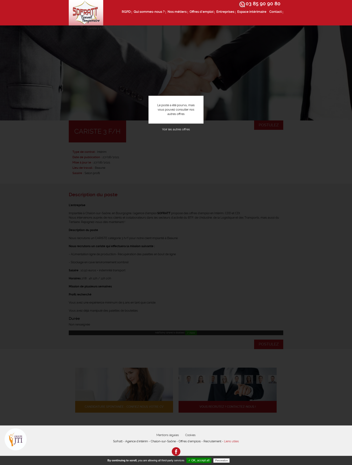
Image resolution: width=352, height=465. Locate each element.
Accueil (77, 28)
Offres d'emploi (201, 12)
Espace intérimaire (251, 12)
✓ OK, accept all (199, 460)
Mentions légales (167, 435)
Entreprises (225, 12)
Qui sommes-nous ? (149, 12)
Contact (275, 12)
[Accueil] (86, 12)
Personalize (221, 460)
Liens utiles (231, 441)
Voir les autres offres (176, 129)
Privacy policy (239, 460)
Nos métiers (177, 12)
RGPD (126, 12)
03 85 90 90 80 (263, 4)
